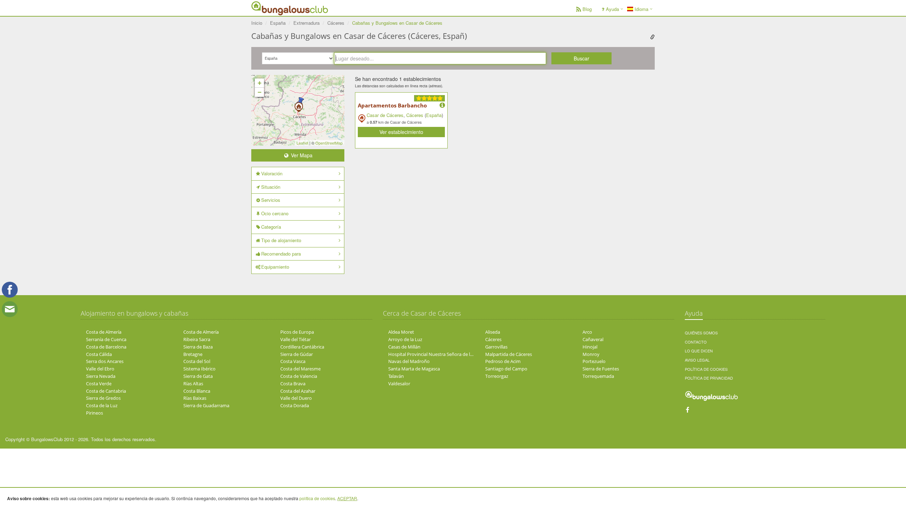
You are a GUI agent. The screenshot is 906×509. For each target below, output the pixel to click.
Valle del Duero (296, 398)
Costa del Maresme (300, 368)
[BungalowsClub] (269, 8)
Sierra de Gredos (103, 398)
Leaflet (302, 143)
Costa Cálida (99, 354)
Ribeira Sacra (196, 339)
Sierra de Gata (198, 376)
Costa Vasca (292, 361)
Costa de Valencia (298, 376)
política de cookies (317, 498)
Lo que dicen (699, 350)
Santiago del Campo (506, 368)
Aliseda (492, 332)
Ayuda (612, 9)
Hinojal (590, 347)
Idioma (640, 9)
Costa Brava (292, 383)
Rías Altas (193, 383)
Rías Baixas (194, 398)
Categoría (271, 226)
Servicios (270, 200)
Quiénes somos (701, 332)
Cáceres (414, 115)
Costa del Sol (196, 361)
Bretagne (192, 354)
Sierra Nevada (100, 376)
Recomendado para (281, 253)
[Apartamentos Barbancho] (298, 105)
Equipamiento (275, 266)
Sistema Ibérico (199, 368)
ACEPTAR (347, 498)
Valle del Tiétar (295, 339)
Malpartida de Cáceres (508, 354)
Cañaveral (593, 339)
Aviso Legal (697, 360)
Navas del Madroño (409, 361)
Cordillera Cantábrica (302, 347)
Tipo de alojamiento (281, 240)
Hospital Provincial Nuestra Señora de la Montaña (440, 354)
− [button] (260, 92)
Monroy (591, 354)
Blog (587, 9)
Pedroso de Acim (503, 361)
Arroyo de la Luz (405, 339)
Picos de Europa (297, 332)
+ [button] (260, 83)
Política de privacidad (709, 378)
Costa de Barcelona (106, 347)
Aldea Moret (401, 332)
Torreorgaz (496, 376)
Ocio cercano (274, 213)
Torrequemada (598, 376)
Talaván (396, 376)
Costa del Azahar (297, 391)
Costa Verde (98, 383)
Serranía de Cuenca (106, 339)
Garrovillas (496, 347)
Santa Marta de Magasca (414, 368)
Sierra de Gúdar (296, 354)
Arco (587, 332)
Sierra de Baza (198, 347)
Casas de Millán (404, 347)
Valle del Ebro (100, 368)
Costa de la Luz (101, 405)
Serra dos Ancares (105, 361)
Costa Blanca (196, 391)
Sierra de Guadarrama (206, 405)
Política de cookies (706, 369)
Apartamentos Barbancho (392, 105)
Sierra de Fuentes (601, 368)
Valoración (271, 173)
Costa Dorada (294, 405)
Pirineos (94, 413)
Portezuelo (594, 361)
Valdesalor (399, 383)
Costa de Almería (103, 332)
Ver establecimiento (401, 131)
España (434, 115)
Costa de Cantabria (106, 391)
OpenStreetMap (329, 143)
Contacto (696, 342)
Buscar (581, 58)
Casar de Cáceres (385, 115)
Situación (270, 186)
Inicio (256, 22)
